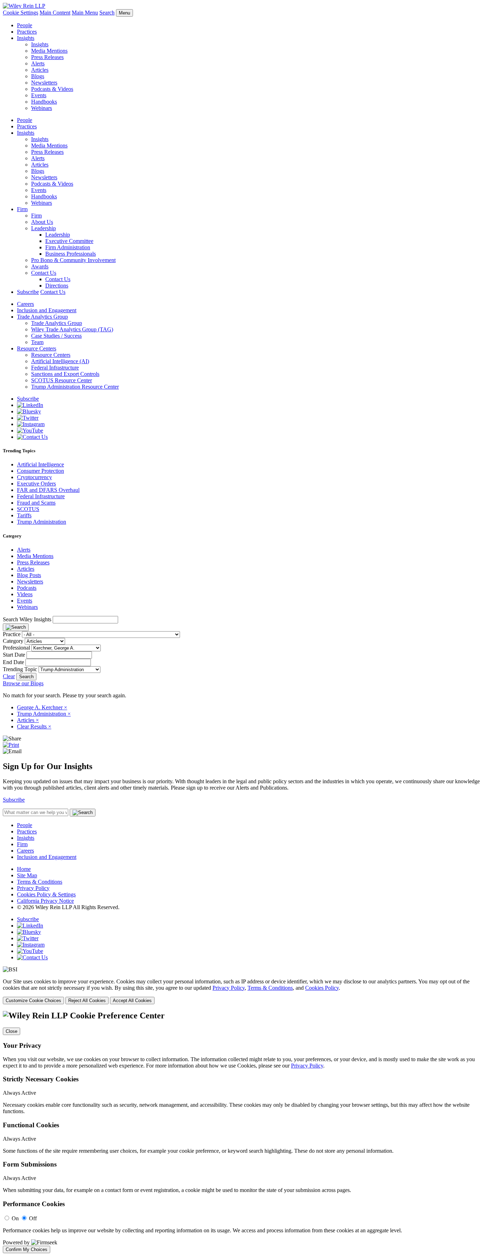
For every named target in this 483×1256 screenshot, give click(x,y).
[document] (241, 1132)
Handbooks (44, 102)
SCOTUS (28, 509)
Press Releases (47, 57)
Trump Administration (41, 522)
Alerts (38, 63)
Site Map (27, 875)
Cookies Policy (322, 988)
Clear (9, 676)
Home (24, 869)
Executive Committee (69, 241)
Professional (16, 648)
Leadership (43, 228)
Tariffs (24, 515)
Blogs (37, 76)
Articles (39, 70)
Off (33, 1218)
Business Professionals (70, 254)
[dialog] (241, 991)
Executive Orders (36, 484)
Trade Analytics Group (42, 317)
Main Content (55, 13)
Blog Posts (29, 575)
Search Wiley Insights (27, 619)
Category (13, 641)
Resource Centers (36, 348)
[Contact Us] (32, 437)
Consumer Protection (40, 471)
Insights (25, 38)
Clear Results (34, 726)
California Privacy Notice (45, 901)
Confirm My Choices (26, 1249)
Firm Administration (67, 247)
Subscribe (28, 292)
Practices (27, 32)
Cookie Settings (20, 13)
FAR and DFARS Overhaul (48, 490)
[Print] (11, 745)
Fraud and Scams (36, 503)
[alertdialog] (241, 1132)
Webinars (41, 108)
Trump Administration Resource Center (75, 387)
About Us (42, 222)
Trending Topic (20, 669)
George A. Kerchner (42, 707)
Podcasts (26, 588)
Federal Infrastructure (55, 368)
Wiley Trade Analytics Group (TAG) (72, 329)
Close (11, 1031)
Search (107, 13)
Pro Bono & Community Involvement (73, 260)
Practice (12, 634)
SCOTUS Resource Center (61, 380)
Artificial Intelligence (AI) (60, 361)
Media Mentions (49, 51)
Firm (22, 209)
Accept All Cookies (132, 1000)
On (15, 1218)
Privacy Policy (33, 888)
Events (38, 95)
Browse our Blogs (23, 683)
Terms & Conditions (39, 882)
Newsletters (44, 83)
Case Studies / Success (56, 336)
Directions (56, 286)
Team (37, 342)
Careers (25, 304)
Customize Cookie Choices (33, 1000)
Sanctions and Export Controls (65, 374)
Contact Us (43, 273)
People (24, 25)
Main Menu (85, 13)
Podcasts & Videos (52, 89)
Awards (39, 266)
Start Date (14, 655)
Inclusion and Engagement (46, 310)
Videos (25, 594)
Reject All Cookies (87, 1000)
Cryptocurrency (34, 477)
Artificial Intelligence (40, 464)
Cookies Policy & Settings (46, 894)
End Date (13, 662)
